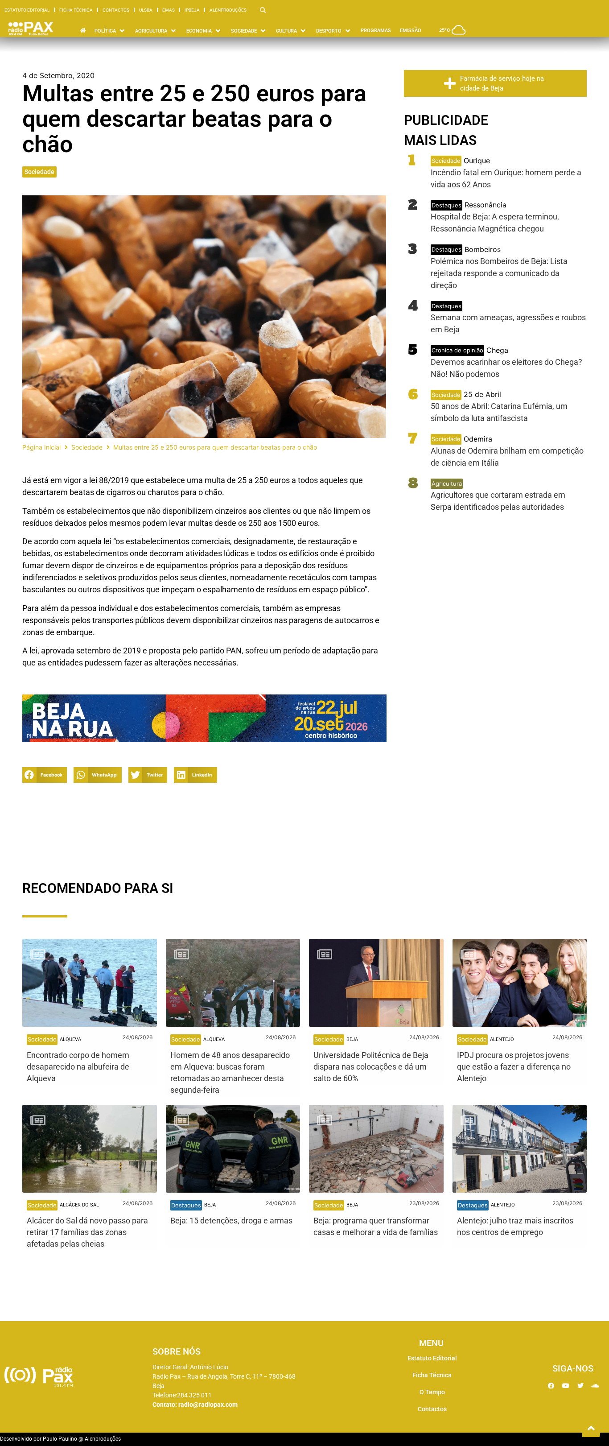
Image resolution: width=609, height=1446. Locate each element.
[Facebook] (551, 1386)
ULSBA (145, 10)
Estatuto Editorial (26, 10)
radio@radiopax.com (208, 1404)
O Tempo (432, 1392)
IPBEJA (192, 10)
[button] (44, 775)
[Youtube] (566, 1386)
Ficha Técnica (76, 10)
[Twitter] (580, 1386)
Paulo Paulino (60, 1439)
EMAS (168, 10)
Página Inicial (41, 447)
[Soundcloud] (595, 1386)
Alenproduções (228, 10)
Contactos (116, 10)
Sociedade (39, 171)
